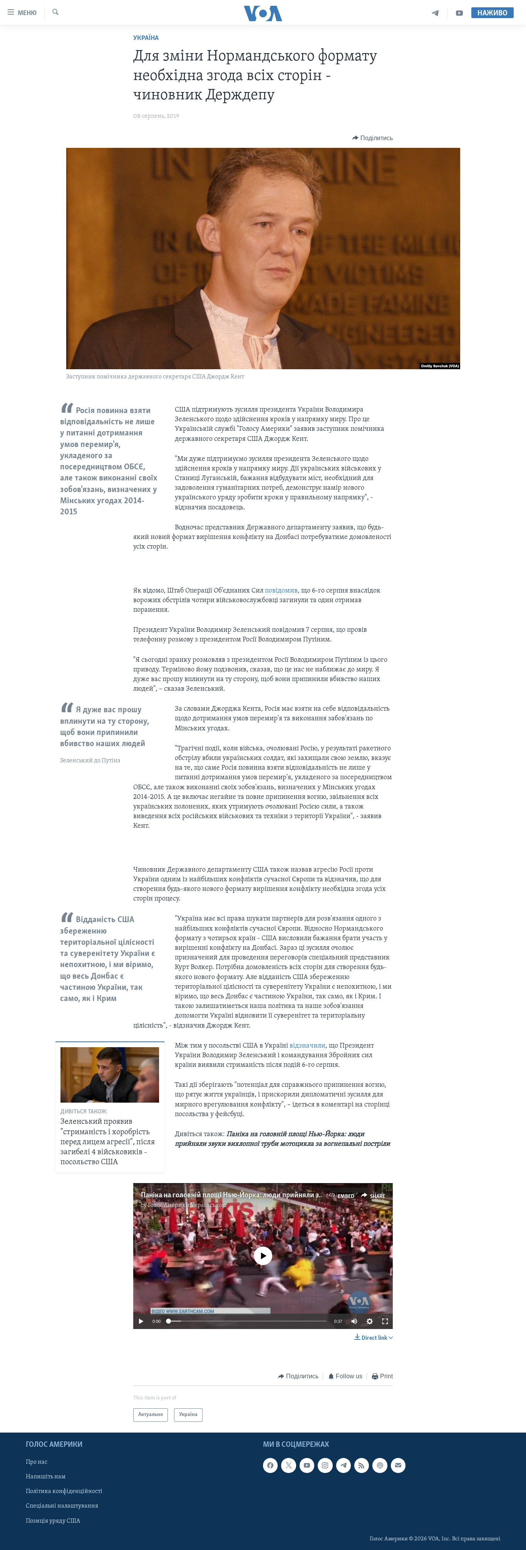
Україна (146, 38)
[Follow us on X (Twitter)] (288, 1465)
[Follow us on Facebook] (270, 1465)
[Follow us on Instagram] (325, 1465)
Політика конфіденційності (64, 1491)
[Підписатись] (398, 1465)
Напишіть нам (45, 1477)
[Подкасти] (379, 1465)
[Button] (372, 138)
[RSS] (361, 1465)
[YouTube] (459, 13)
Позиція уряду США (53, 1521)
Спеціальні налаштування (62, 1506)
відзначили (307, 1046)
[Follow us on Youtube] (307, 1465)
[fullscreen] (385, 1321)
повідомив (281, 591)
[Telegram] (435, 13)
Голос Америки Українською (187, 1205)
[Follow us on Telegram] (343, 1465)
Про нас (36, 1462)
